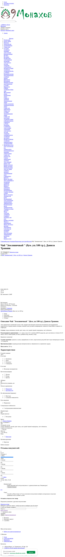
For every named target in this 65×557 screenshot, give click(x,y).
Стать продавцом (8, 538)
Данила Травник (7, 421)
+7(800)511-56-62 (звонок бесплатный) (14, 548)
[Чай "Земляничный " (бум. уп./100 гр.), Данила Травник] (16, 255)
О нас (5, 2)
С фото (4, 477)
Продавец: (3, 308)
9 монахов (9, 308)
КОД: (2, 289)
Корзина (3, 30)
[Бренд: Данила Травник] (4, 301)
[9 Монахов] (26, 19)
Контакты (6, 4)
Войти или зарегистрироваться (12, 531)
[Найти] (16, 21)
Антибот (3, 513)
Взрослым (8, 436)
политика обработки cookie (17, 553)
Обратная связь (8, 541)
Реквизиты (7, 540)
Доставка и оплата (9, 3)
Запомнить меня (6, 512)
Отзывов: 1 (6, 252)
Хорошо (31, 552)
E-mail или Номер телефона (8, 507)
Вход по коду (4, 510)
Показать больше (12, 487)
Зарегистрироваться (10, 515)
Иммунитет (9, 389)
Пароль (3, 508)
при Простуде (9, 390)
